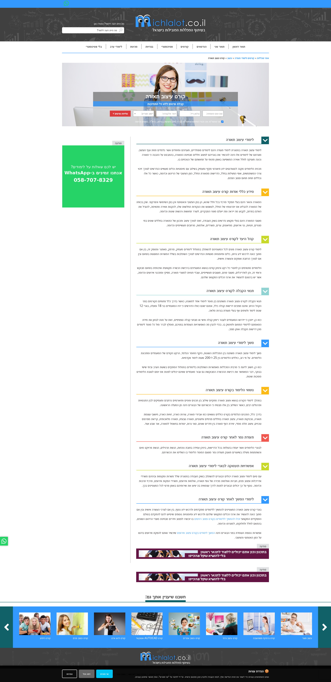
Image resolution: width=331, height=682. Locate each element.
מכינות (133, 46)
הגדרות (70, 673)
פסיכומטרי (167, 46)
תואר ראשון (239, 46)
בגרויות (149, 46)
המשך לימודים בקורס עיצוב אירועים (196, 533)
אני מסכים (104, 673)
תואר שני (219, 46)
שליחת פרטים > (120, 113)
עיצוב (229, 58)
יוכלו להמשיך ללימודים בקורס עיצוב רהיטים (217, 519)
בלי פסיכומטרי (94, 46)
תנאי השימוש (198, 121)
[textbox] (143, 113)
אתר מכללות (263, 58)
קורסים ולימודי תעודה (244, 58)
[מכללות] (170, 24)
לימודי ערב (116, 46)
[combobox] (143, 114)
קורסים (185, 46)
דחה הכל (86, 673)
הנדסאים (202, 46)
